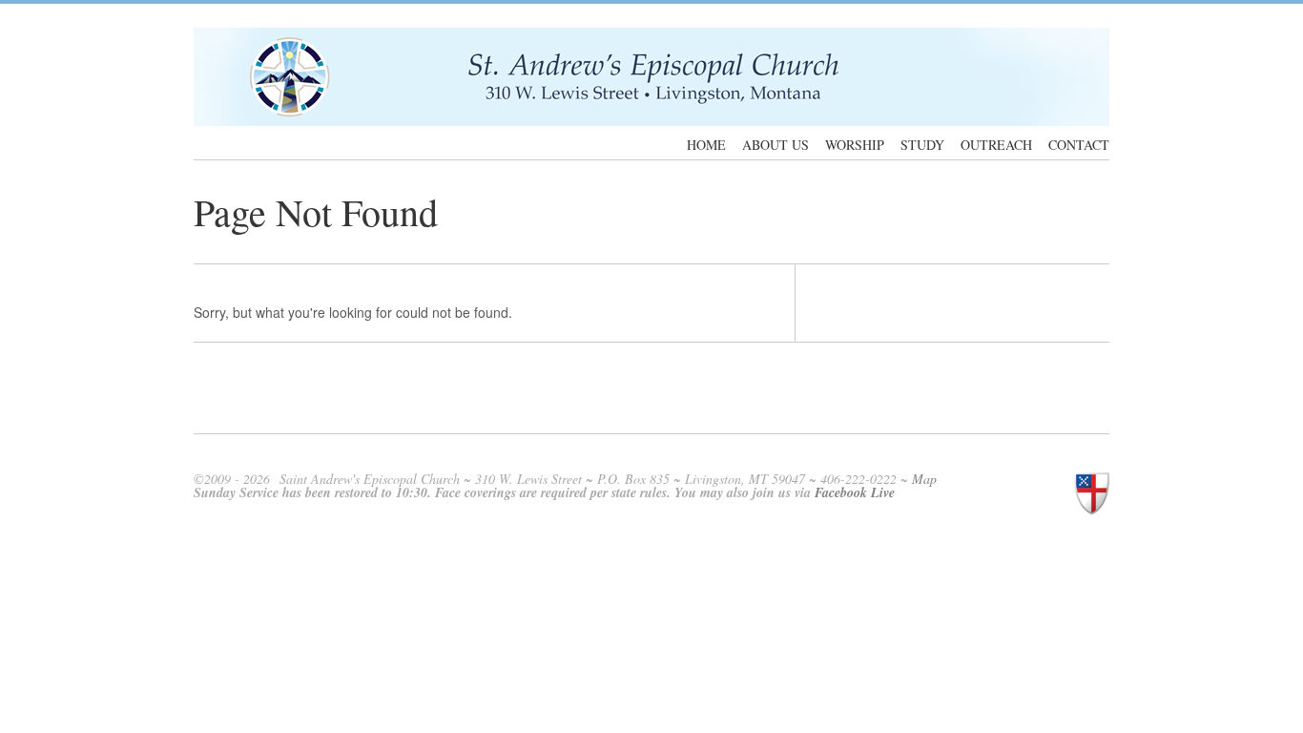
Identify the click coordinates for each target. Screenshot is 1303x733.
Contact (1078, 145)
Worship (854, 145)
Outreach (996, 145)
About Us (775, 145)
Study (922, 145)
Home (706, 145)
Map (924, 479)
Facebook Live (855, 492)
